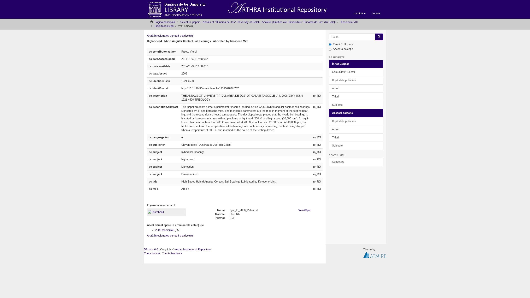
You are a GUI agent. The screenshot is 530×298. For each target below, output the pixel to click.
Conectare (338, 161)
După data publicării (344, 80)
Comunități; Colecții (343, 71)
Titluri (335, 96)
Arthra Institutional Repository (193, 249)
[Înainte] (379, 37)
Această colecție (343, 48)
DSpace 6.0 (151, 249)
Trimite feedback (172, 253)
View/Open (304, 210)
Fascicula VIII (349, 22)
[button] (360, 13)
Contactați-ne (152, 253)
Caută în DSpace (343, 44)
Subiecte (337, 104)
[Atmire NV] (374, 254)
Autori (335, 88)
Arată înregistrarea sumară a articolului (170, 35)
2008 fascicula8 (164, 26)
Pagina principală (164, 22)
